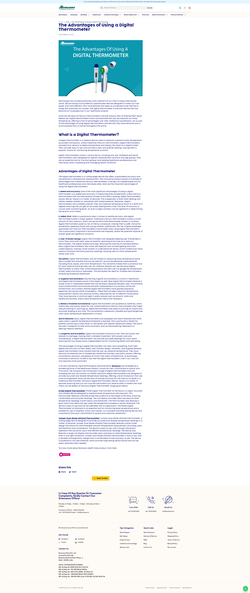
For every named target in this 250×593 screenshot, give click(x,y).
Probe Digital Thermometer (72, 391)
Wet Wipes (84, 14)
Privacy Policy (172, 532)
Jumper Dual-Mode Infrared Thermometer (79, 418)
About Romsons (149, 532)
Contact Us (148, 547)
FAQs (145, 540)
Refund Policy (172, 543)
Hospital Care (96, 14)
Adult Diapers (63, 14)
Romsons (116, 366)
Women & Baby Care (130, 14)
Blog (145, 543)
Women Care (124, 547)
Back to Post (102, 478)
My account (171, 547)
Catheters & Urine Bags (111, 14)
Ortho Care (145, 14)
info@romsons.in (168, 511)
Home (61, 22)
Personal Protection (177, 14)
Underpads (73, 14)
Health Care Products (159, 14)
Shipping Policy (172, 536)
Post (67, 22)
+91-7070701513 (133, 511)
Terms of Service (173, 540)
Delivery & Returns (150, 536)
